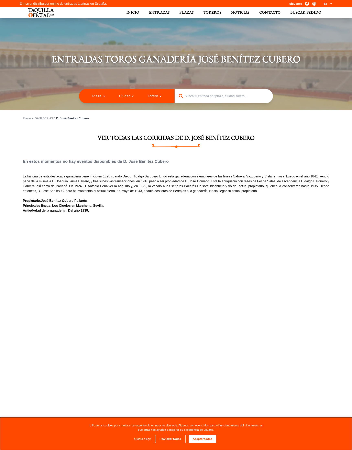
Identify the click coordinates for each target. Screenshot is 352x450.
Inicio (132, 13)
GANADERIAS (44, 118)
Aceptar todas (202, 438)
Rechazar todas (170, 438)
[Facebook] (307, 4)
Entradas (159, 13)
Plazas (186, 13)
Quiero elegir (142, 438)
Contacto (270, 13)
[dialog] (176, 433)
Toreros (212, 13)
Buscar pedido (305, 13)
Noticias (240, 13)
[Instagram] (314, 4)
